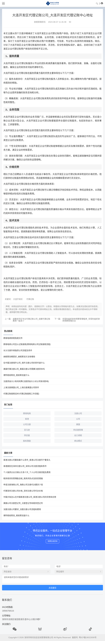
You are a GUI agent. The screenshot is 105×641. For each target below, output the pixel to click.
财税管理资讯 (40, 22)
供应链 (27, 435)
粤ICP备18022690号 (88, 637)
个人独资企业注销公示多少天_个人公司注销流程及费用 (26, 472)
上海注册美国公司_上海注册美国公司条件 (21, 387)
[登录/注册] (102, 3)
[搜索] (97, 3)
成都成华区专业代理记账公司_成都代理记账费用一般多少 (31, 320)
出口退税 (78, 435)
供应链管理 (78, 430)
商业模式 (78, 441)
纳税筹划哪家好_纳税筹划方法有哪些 (19, 356)
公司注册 (27, 424)
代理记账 (30, 299)
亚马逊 (27, 430)
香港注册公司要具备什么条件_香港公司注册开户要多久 (26, 460)
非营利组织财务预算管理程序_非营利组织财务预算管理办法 (81, 320)
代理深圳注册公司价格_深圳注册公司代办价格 (23, 491)
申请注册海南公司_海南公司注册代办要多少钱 (23, 484)
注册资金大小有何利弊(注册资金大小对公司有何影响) (26, 381)
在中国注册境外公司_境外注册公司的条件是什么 (24, 363)
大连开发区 (18, 299)
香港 (27, 419)
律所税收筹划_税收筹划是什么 (16, 375)
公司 (78, 419)
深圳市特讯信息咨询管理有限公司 (38, 637)
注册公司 (78, 413)
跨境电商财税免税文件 (13, 338)
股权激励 (27, 441)
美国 (78, 424)
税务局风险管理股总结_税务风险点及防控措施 (23, 478)
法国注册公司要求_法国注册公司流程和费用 (22, 509)
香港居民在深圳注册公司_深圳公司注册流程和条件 (25, 466)
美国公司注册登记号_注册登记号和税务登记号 (23, 503)
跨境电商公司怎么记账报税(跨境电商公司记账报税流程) (27, 344)
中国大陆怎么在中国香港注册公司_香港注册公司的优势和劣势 (29, 497)
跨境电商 (27, 413)
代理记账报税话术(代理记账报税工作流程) (21, 394)
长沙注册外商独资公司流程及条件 (17, 350)
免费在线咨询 (52, 541)
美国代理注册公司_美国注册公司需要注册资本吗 (24, 369)
